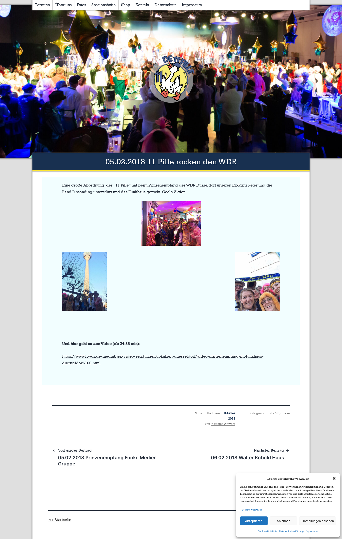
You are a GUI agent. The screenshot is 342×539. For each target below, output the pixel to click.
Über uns (63, 5)
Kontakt (142, 5)
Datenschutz (165, 5)
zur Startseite (59, 520)
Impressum (312, 531)
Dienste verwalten (252, 509)
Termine (42, 5)
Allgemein (282, 413)
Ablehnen (283, 521)
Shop (125, 5)
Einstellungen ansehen (317, 521)
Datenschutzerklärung (291, 531)
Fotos (81, 5)
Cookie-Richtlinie (267, 531)
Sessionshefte (103, 5)
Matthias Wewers (223, 424)
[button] (334, 478)
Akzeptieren (253, 521)
